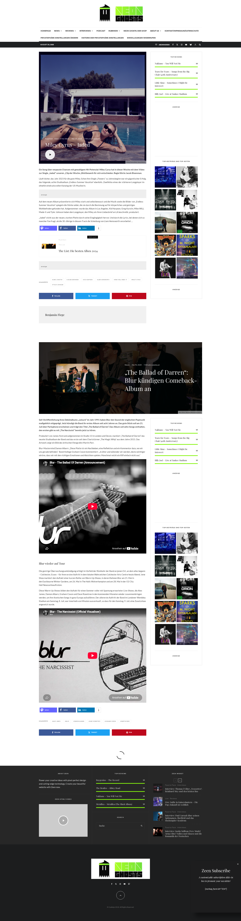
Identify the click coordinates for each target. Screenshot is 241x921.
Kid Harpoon (88, 279)
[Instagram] (181, 44)
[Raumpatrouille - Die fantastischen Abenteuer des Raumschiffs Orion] (187, 223)
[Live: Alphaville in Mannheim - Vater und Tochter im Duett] (187, 268)
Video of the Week (61, 139)
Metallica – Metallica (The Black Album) (114, 804)
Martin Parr (125, 721)
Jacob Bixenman (73, 279)
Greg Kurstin (57, 279)
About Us (154, 31)
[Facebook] (173, 44)
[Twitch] (129, 884)
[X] (177, 44)
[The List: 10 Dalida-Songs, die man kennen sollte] (187, 177)
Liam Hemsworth (103, 279)
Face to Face (170, 785)
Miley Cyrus (136, 279)
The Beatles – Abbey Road (108, 788)
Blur (67, 721)
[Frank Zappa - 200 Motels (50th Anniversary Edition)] (165, 246)
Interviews (85, 31)
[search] (142, 825)
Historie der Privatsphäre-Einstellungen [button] (102, 38)
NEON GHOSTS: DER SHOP (135, 31)
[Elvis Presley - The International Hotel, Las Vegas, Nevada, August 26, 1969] (165, 268)
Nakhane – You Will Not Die (168, 63)
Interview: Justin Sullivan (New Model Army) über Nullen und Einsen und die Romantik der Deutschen (183, 833)
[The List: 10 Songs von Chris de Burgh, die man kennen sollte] (165, 200)
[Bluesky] (190, 44)
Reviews (69, 31)
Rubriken (113, 31)
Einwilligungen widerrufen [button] (141, 38)
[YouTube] (186, 44)
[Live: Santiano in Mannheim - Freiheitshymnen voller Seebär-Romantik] (165, 177)
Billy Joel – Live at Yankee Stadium (171, 94)
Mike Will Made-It (121, 279)
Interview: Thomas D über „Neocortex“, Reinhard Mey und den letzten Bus (183, 790)
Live (166, 798)
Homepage (46, 31)
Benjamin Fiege (54, 315)
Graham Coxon (111, 721)
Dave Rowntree (95, 721)
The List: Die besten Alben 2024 (78, 251)
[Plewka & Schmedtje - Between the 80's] (187, 200)
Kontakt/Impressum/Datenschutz (182, 31)
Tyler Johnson (58, 284)
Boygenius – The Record (107, 780)
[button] (48, 228)
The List (62, 245)
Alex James (57, 721)
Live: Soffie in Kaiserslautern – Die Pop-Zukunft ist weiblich (181, 803)
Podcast (101, 31)
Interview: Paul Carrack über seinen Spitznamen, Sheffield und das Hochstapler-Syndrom (182, 818)
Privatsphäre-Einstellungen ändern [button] (59, 38)
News (57, 31)
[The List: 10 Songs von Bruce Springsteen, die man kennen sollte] (165, 223)
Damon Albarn (79, 721)
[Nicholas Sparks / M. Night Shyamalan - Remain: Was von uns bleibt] (187, 246)
